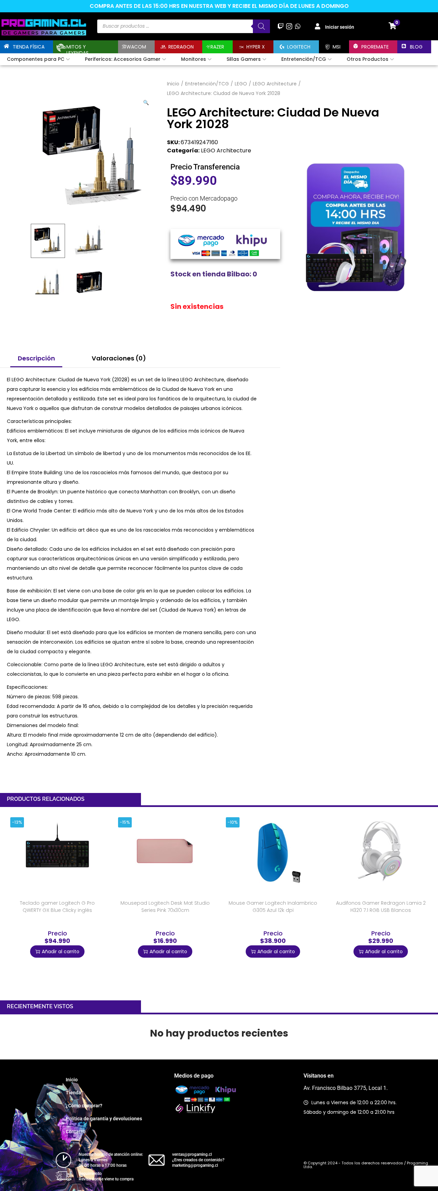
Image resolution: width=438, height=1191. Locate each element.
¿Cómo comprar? (84, 1105)
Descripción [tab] (36, 358)
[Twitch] (280, 26)
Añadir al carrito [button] (60, 951)
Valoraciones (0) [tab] (119, 358)
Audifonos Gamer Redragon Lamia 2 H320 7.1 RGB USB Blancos (381, 907)
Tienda (73, 1092)
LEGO (241, 83)
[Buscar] (261, 26)
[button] (146, 101)
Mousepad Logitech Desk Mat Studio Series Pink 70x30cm (165, 907)
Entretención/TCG (207, 83)
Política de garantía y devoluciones (104, 1118)
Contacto (76, 1131)
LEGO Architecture (275, 83)
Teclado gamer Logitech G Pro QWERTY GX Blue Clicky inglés (57, 907)
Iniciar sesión (339, 27)
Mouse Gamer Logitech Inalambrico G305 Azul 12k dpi (273, 907)
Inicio (173, 83)
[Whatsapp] (297, 26)
